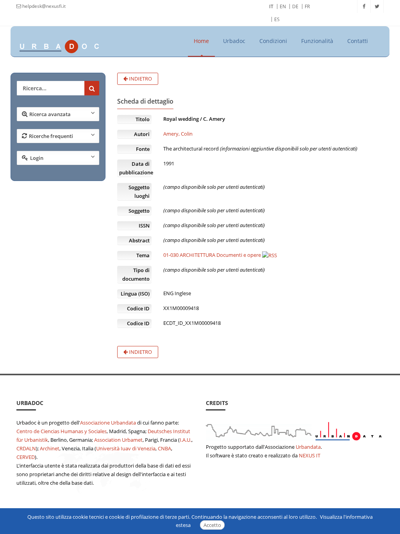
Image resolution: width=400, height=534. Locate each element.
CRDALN (26, 448)
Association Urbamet (118, 439)
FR (307, 6)
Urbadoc (234, 41)
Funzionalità (317, 41)
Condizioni (273, 41)
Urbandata (308, 446)
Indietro (140, 78)
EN (283, 6)
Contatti (357, 41)
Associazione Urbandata (108, 422)
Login (36, 157)
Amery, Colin (178, 133)
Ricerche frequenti (51, 136)
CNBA (164, 448)
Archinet (49, 448)
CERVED (25, 457)
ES (277, 19)
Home (201, 41)
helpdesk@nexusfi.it (43, 6)
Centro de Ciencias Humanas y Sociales (61, 431)
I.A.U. (185, 439)
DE (295, 6)
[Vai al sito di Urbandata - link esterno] (295, 429)
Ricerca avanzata (50, 114)
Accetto (212, 525)
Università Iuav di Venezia (125, 448)
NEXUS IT (309, 455)
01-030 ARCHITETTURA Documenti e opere (212, 254)
